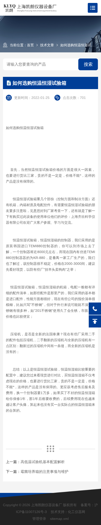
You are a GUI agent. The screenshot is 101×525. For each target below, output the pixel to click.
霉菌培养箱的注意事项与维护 (44, 471)
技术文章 (47, 45)
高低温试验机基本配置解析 (43, 462)
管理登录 (39, 519)
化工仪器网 (76, 512)
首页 (30, 45)
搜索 (88, 64)
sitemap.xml (59, 519)
